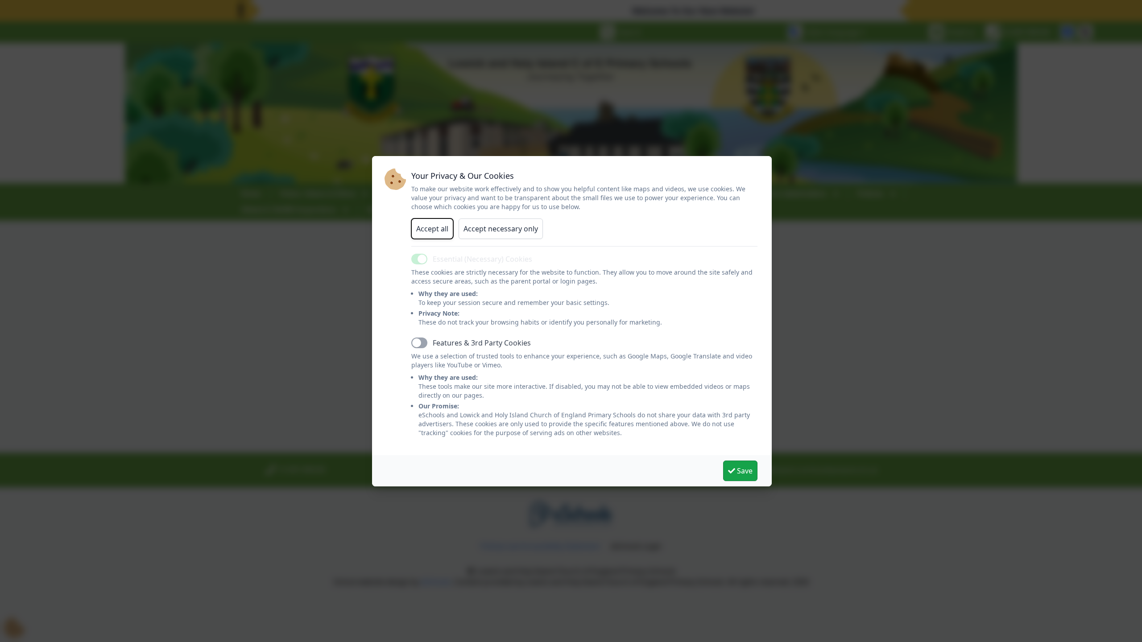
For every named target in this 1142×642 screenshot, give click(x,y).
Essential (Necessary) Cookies (482, 259)
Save (744, 471)
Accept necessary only (500, 229)
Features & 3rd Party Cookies (482, 343)
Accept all (432, 229)
